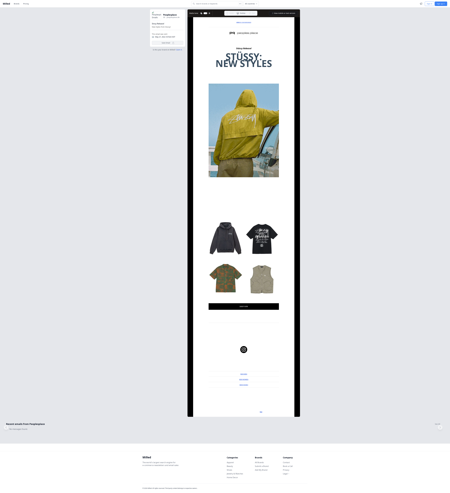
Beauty (230, 466)
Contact (286, 462)
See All (437, 424)
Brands (16, 4)
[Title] (244, 130)
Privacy (286, 470)
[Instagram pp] (244, 349)
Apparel (230, 462)
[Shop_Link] (244, 33)
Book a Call (288, 466)
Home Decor (232, 477)
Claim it (179, 50)
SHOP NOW (244, 306)
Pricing (26, 4)
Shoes (229, 470)
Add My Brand (261, 470)
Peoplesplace (170, 14)
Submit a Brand (262, 466)
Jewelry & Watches (235, 473)
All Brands (259, 462)
